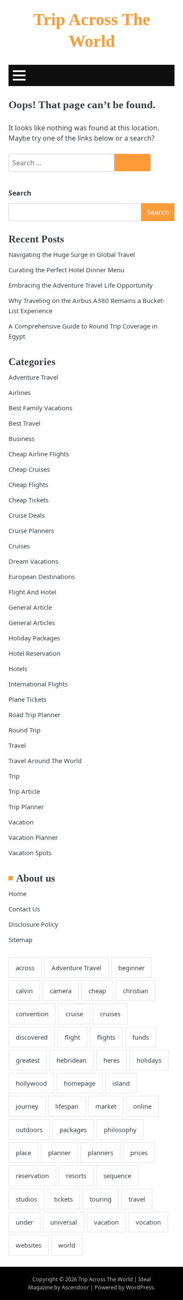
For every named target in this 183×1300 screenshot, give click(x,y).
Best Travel (24, 423)
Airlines (20, 392)
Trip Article (24, 791)
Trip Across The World (105, 1279)
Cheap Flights (28, 484)
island (121, 1083)
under (24, 1222)
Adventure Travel (33, 377)
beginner (131, 967)
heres (111, 1060)
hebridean (71, 1060)
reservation (32, 1175)
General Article (30, 607)
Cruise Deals (27, 515)
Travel (17, 745)
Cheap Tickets (29, 500)
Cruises (19, 546)
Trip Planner (26, 806)
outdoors (29, 1129)
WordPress (140, 1287)
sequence (117, 1175)
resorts (76, 1175)
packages (73, 1129)
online (142, 1106)
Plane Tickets (27, 699)
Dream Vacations (33, 561)
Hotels (18, 668)
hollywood (31, 1083)
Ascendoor (75, 1287)
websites (28, 1245)
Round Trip (24, 730)
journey (27, 1106)
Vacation (21, 822)
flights (106, 1037)
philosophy (120, 1129)
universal (63, 1222)
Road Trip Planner (34, 714)
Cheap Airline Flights (39, 454)
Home (17, 893)
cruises (110, 1013)
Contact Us (24, 909)
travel (137, 1199)
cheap (97, 990)
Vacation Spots (30, 852)
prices (139, 1152)
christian (135, 990)
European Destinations (42, 576)
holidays (149, 1060)
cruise (74, 1013)
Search (20, 193)
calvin (24, 990)
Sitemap (20, 939)
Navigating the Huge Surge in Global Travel (72, 254)
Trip (14, 776)
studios (26, 1199)
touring (101, 1199)
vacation (106, 1222)
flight (72, 1037)
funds (140, 1037)
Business (21, 438)
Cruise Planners (31, 530)
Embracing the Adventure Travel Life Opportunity (81, 285)
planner (59, 1152)
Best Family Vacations (40, 408)
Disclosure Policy (33, 924)
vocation (148, 1222)
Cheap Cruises (29, 469)
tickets (63, 1199)
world (66, 1245)
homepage (79, 1083)
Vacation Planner (33, 837)
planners (100, 1152)
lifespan (66, 1106)
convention (32, 1013)
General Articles (32, 622)
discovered (32, 1037)
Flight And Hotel (32, 592)
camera (60, 990)
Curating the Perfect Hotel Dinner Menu (66, 269)
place (23, 1152)
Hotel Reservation (34, 653)
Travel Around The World (45, 760)
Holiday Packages (34, 638)
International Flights (38, 684)
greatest (28, 1060)
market (105, 1106)
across (25, 967)
